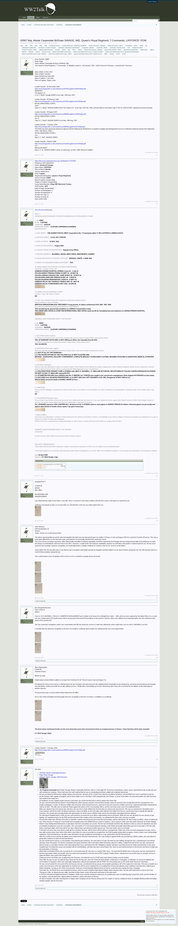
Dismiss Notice (174, 910)
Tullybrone (38, 601)
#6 (157, 657)
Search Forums (24, 20)
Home (24, 17)
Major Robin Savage (46, 775)
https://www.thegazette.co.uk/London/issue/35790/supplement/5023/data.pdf (60, 89)
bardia (141, 45)
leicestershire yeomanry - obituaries (93, 49)
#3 (157, 475)
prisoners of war (46, 51)
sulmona (111, 53)
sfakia (105, 53)
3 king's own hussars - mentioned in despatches (74, 45)
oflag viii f (24, 51)
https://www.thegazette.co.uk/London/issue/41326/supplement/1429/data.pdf (60, 144)
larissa (74, 49)
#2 (157, 204)
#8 (157, 759)
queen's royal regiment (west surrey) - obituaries (34, 53)
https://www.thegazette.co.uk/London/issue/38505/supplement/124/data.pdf (60, 127)
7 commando (128, 45)
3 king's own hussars (54, 45)
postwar (38, 51)
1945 (45, 45)
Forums (31, 17)
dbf (49, 43)
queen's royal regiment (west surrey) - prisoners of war (88, 53)
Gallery (38, 17)
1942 (31, 45)
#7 (157, 738)
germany (57, 49)
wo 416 (124, 53)
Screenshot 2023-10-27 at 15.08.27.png (53, 464)
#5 (157, 598)
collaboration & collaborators (29, 47)
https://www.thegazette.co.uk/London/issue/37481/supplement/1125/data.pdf (60, 101)
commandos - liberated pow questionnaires (69, 47)
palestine (31, 51)
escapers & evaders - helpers (29, 49)
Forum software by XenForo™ (33, 923)
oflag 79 (152, 49)
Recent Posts (33, 20)
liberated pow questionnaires (131, 49)
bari (146, 45)
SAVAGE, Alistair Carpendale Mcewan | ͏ (52, 773)
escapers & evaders (137, 47)
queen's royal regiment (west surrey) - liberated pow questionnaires (122, 51)
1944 (41, 45)
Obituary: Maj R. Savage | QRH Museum (53, 777)
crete (128, 47)
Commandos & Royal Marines (35, 43)
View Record (39, 210)
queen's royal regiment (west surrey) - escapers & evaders (88, 51)
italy (69, 49)
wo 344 (118, 53)
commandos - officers (101, 47)
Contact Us (143, 921)
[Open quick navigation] (156, 24)
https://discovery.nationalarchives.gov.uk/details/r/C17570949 (55, 161)
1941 (26, 45)
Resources (45, 17)
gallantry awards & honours (46, 49)
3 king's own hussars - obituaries (97, 45)
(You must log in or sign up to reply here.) (147, 895)
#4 (157, 520)
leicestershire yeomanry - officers (113, 49)
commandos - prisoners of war (117, 47)
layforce (80, 49)
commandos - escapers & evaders (47, 47)
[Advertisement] (89, 32)
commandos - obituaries (88, 47)
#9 (157, 885)
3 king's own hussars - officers (115, 45)
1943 (36, 45)
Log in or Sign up (152, 1)
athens (136, 45)
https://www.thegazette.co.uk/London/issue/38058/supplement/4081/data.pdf (60, 114)
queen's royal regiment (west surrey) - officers (60, 53)
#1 (157, 155)
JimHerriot (38, 888)
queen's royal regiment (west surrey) (62, 51)
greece (64, 49)
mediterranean (144, 49)
